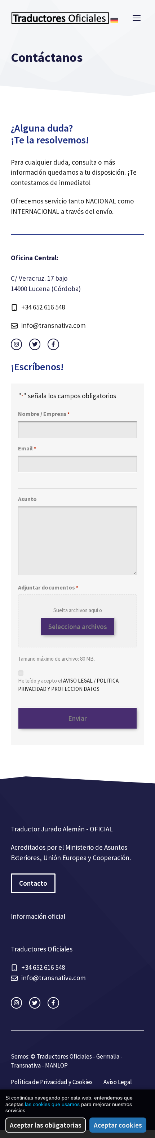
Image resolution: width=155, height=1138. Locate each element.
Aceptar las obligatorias (45, 1125)
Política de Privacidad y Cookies (52, 1082)
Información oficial (38, 916)
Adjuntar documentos (48, 587)
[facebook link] (53, 344)
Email (27, 448)
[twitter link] (34, 344)
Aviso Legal (117, 1082)
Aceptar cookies (118, 1125)
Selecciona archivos (77, 626)
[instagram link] (16, 344)
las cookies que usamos (52, 1104)
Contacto (33, 883)
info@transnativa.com (53, 325)
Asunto (27, 499)
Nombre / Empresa (44, 413)
